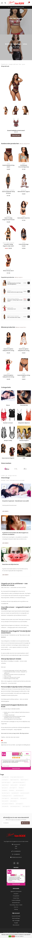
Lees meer (5, 511)
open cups (5, 787)
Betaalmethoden (16, 902)
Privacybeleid (16, 895)
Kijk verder (16, 50)
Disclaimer (16, 893)
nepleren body (5, 785)
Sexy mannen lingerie (6, 444)
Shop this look (16, 135)
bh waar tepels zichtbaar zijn (16, 777)
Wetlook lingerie (7, 678)
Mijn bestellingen (16, 918)
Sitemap (16, 909)
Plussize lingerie (20, 426)
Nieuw (2, 391)
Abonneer (26, 823)
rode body (21, 787)
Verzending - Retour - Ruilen (16, 905)
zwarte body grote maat (15, 806)
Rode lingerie (5, 777)
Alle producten (16, 925)
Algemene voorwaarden (16, 891)
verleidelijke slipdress (18, 795)
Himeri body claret (8, 270)
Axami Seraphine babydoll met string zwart (8, 350)
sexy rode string (6, 793)
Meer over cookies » (19, 936)
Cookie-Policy (16, 898)
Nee (13, 936)
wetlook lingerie (14, 798)
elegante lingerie (14, 779)
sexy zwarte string (24, 793)
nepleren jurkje (13, 785)
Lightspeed (25, 932)
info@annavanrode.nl (17, 857)
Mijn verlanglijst (16, 920)
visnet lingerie (5, 798)
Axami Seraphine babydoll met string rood (8, 376)
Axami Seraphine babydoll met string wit (23, 350)
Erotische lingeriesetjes (9, 670)
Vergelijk (16, 922)
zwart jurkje (13, 801)
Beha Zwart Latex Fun (24, 218)
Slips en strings (7, 676)
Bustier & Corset (4, 408)
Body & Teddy (4, 426)
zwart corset (5, 801)
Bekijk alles (18, 277)
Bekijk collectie (24, 143)
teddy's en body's (16, 671)
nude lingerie (22, 785)
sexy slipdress (15, 793)
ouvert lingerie (13, 787)
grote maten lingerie (6, 782)
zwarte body (5, 806)
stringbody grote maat (7, 795)
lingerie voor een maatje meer (19, 782)
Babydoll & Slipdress (21, 408)
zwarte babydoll (19, 803)
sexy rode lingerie (20, 790)
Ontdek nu (16, 24)
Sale (18, 444)
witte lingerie (23, 798)
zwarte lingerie (26, 806)
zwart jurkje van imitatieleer (8, 803)
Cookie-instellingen (16, 900)
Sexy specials (20, 391)
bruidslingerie (5, 779)
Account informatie (16, 916)
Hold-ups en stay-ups (9, 677)
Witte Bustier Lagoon (24, 191)
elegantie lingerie (24, 779)
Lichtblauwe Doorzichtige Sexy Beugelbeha (23, 166)
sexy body (11, 790)
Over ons (16, 907)
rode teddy (4, 790)
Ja (9, 936)
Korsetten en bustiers (9, 674)
